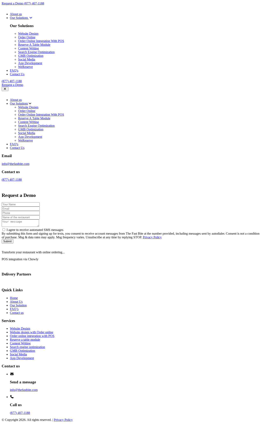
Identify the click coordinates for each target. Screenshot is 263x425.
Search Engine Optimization (36, 52)
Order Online (26, 37)
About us (16, 14)
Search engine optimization (27, 347)
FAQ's (14, 70)
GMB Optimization (30, 55)
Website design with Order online (31, 332)
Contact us (17, 312)
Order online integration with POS (32, 336)
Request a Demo (13, 3)
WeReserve (25, 67)
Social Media (26, 59)
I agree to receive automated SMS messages (35, 230)
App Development (30, 63)
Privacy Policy (152, 237)
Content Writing (28, 48)
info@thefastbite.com (15, 164)
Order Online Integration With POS (41, 41)
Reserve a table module (25, 339)
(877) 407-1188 (34, 3)
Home (14, 298)
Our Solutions (19, 17)
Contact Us (17, 74)
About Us (16, 301)
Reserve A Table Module (34, 44)
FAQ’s (14, 309)
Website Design (28, 33)
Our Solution (18, 305)
